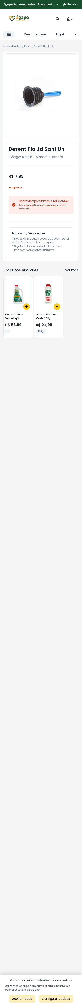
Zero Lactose (35, 34)
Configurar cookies (56, 999)
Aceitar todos (22, 999)
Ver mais (72, 270)
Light (60, 34)
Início (6, 46)
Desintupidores (22, 46)
